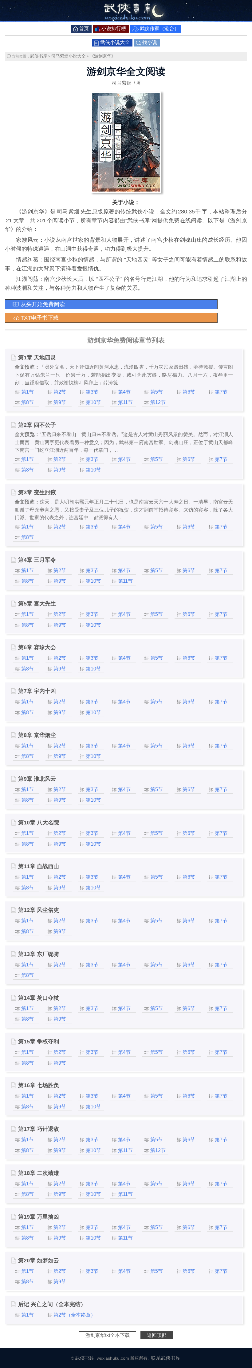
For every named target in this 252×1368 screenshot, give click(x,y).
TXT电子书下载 (40, 318)
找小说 (149, 42)
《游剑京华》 (103, 56)
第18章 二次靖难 (38, 1173)
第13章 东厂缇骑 (38, 954)
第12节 (158, 402)
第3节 (92, 392)
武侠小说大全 (115, 42)
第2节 (59, 392)
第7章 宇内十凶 (37, 691)
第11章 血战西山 (38, 866)
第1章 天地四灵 (37, 357)
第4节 (124, 392)
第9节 (59, 402)
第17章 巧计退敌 (38, 1129)
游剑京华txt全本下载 (107, 1335)
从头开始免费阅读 (43, 304)
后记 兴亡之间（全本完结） (52, 1304)
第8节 (27, 402)
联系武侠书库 (165, 1358)
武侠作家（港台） (159, 28)
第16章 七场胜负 (38, 1085)
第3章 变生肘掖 (37, 492)
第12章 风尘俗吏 (38, 910)
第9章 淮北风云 (37, 779)
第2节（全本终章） (74, 1314)
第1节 (27, 392)
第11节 (125, 402)
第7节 (221, 392)
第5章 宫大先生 (37, 604)
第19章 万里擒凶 (38, 1217)
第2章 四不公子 (37, 425)
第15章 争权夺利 (38, 1041)
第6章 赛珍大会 (37, 647)
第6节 (189, 392)
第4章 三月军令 (37, 560)
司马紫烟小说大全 (68, 56)
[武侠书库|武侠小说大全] (126, 20)
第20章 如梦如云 (38, 1260)
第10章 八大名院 (38, 823)
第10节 (93, 402)
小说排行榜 (113, 28)
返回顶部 (157, 1335)
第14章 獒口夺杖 (38, 998)
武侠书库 (38, 56)
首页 (84, 28)
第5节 (156, 392)
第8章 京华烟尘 (37, 735)
